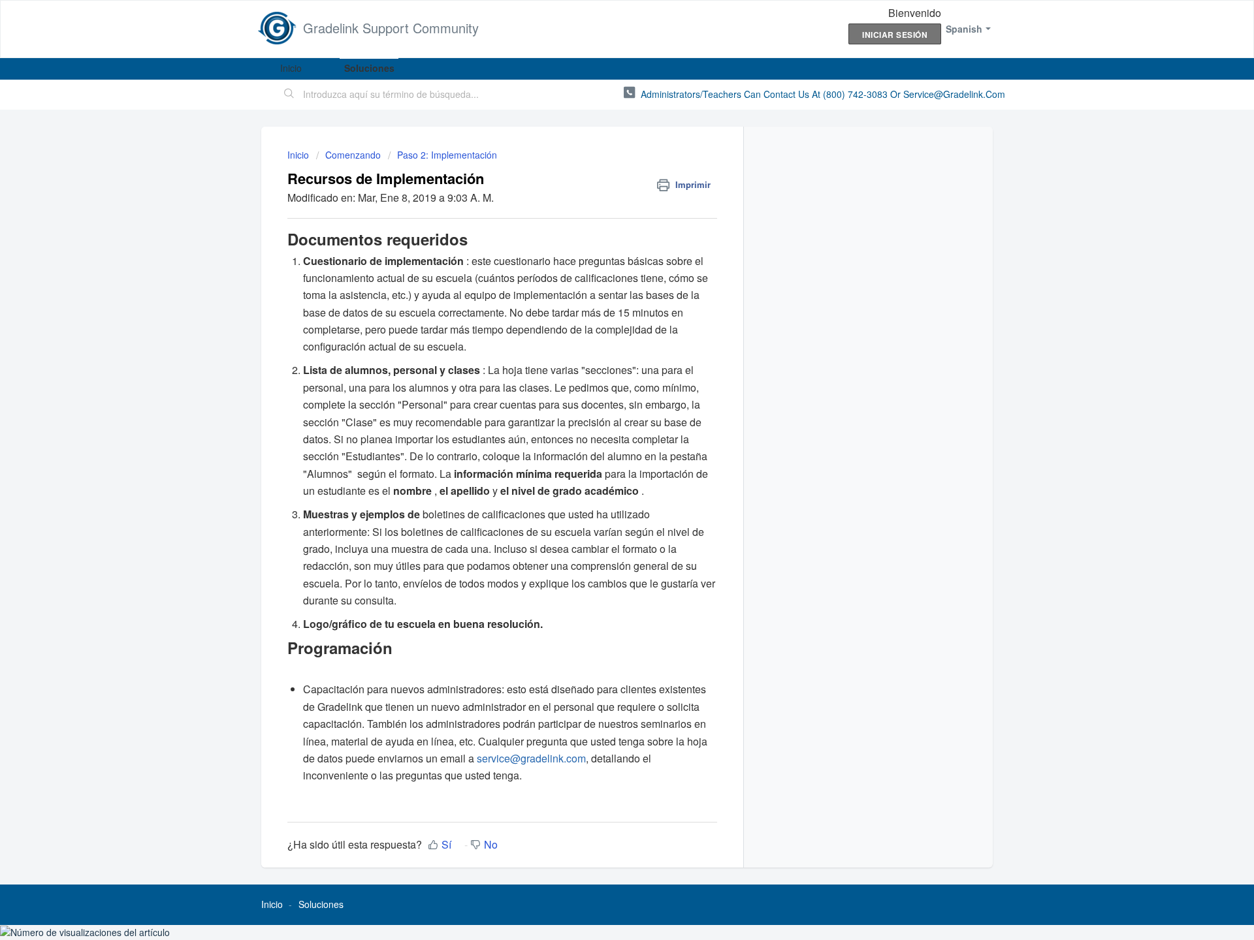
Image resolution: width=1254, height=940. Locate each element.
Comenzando (353, 154)
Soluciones (369, 67)
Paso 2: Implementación (447, 154)
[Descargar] (602, 299)
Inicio (291, 67)
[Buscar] (289, 95)
